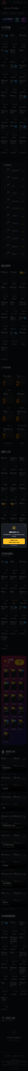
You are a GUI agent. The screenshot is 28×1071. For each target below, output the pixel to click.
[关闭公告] (24, 525)
